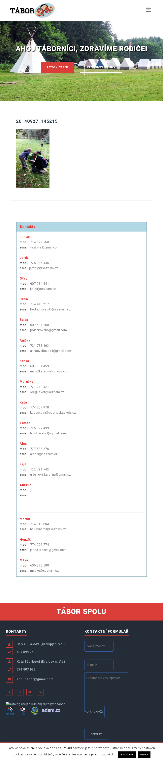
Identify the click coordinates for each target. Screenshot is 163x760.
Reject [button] (144, 754)
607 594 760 (39, 325)
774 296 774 (39, 545)
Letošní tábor (57, 67)
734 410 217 (39, 304)
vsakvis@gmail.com (45, 247)
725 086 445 (39, 263)
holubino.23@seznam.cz (48, 529)
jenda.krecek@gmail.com (48, 550)
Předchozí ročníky (101, 67)
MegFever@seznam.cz (47, 392)
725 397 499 (39, 428)
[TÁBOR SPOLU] (32, 10)
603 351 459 (39, 366)
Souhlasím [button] (127, 754)
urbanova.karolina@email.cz (50, 474)
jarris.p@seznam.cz (43, 268)
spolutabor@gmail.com (35, 679)
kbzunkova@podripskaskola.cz (53, 412)
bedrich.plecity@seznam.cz (50, 309)
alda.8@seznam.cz (44, 454)
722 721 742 (39, 469)
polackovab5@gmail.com (48, 330)
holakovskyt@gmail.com (48, 433)
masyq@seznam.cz (44, 570)
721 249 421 (39, 387)
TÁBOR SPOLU (81, 611)
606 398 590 (39, 565)
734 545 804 (39, 524)
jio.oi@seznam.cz (43, 289)
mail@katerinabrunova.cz (48, 371)
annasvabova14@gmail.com (50, 351)
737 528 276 (39, 449)
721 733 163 (39, 346)
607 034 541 (39, 284)
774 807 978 (39, 407)
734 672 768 (39, 242)
